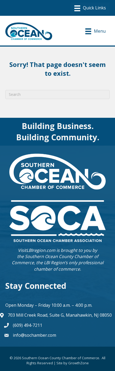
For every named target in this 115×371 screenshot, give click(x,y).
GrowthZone (78, 363)
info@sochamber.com (34, 335)
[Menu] (90, 8)
